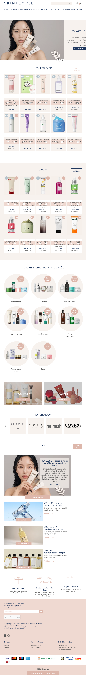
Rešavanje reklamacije (64, 649)
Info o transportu (63, 652)
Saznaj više (23, 399)
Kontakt (6, 647)
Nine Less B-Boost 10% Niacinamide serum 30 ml (58, 203)
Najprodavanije (56, 9)
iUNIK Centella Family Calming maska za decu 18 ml (27, 102)
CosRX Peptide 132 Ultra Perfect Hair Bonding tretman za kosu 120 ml (59, 243)
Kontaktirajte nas (63, 645)
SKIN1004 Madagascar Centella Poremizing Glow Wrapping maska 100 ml (11, 104)
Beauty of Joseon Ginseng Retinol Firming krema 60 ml (43, 102)
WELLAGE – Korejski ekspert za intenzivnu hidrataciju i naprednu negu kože (54, 506)
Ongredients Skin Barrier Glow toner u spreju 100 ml (74, 102)
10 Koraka (66, 9)
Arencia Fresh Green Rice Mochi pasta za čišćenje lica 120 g (27, 242)
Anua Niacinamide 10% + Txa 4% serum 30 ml (11, 242)
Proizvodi (23, 9)
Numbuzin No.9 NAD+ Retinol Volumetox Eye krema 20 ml (27, 141)
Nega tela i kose (44, 9)
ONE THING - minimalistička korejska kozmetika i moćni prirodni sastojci (55, 553)
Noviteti (7, 9)
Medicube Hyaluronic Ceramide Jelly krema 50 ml (58, 141)
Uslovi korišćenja (36, 645)
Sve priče (77, 446)
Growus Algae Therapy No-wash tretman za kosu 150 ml (27, 204)
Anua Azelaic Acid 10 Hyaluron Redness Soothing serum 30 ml (74, 204)
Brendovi (14, 9)
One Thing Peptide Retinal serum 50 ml (59, 101)
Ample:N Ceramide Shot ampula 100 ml (43, 140)
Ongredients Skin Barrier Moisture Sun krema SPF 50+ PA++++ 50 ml (43, 204)
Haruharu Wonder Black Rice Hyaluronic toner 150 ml (43, 242)
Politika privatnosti (36, 647)
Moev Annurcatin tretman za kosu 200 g (11, 203)
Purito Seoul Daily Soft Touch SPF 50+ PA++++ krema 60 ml (74, 242)
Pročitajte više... (54, 484)
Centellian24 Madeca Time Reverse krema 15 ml (74, 141)
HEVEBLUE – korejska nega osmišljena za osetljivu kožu (54, 463)
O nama (6, 645)
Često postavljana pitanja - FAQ (67, 647)
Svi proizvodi (76, 69)
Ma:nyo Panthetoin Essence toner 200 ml (11, 140)
